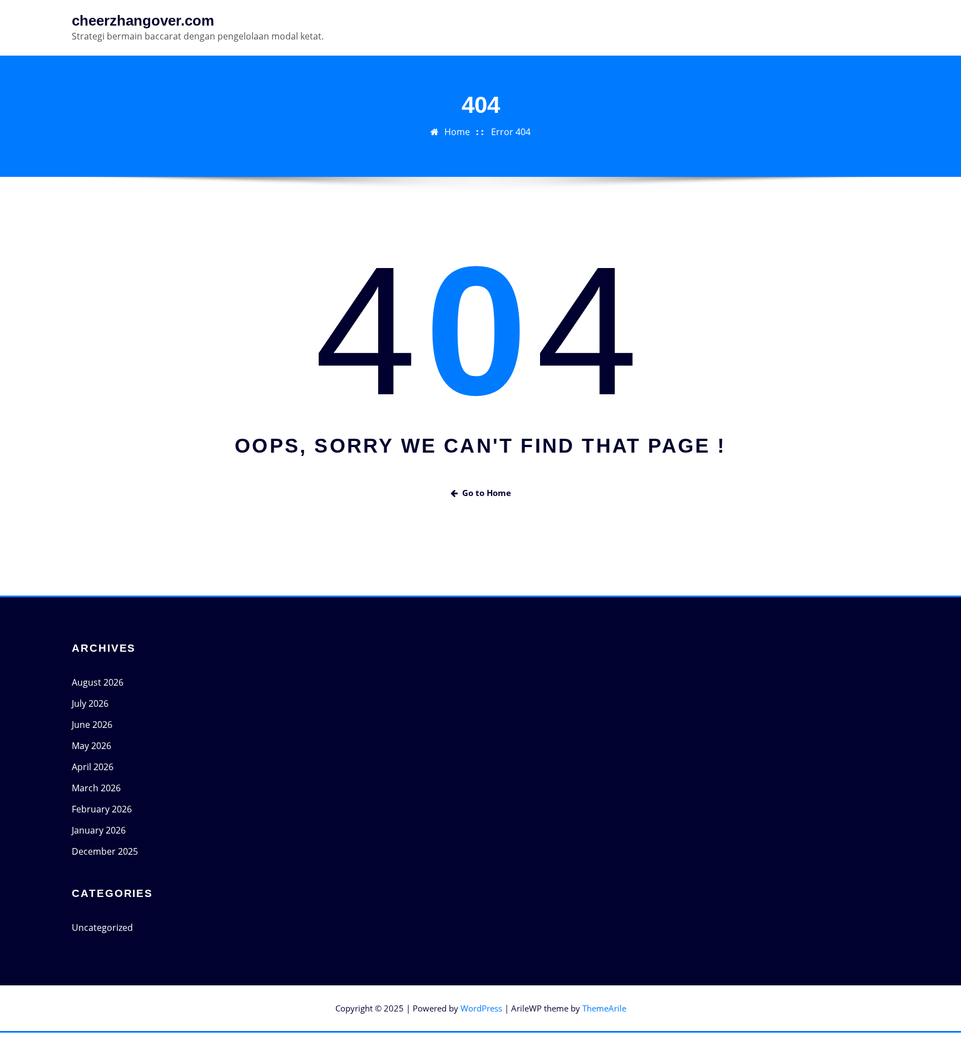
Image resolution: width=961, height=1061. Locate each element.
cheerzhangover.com (143, 20)
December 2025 (105, 851)
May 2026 (91, 746)
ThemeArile (604, 1008)
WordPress (481, 1008)
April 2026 (92, 767)
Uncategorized (102, 927)
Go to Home (486, 492)
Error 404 (511, 132)
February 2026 (102, 809)
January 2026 (99, 830)
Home (457, 132)
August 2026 (97, 682)
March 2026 (96, 788)
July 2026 (90, 703)
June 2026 (92, 724)
